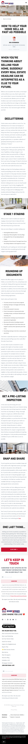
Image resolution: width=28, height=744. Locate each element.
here (20, 518)
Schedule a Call (6, 660)
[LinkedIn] (7, 619)
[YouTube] (13, 619)
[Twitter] (5, 619)
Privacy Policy (14, 709)
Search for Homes (6, 641)
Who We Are (5, 652)
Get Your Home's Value (8, 639)
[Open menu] (26, 3)
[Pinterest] (10, 619)
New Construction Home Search (10, 633)
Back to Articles (7, 19)
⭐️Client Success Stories (8, 649)
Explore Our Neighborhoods (9, 644)
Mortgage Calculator (7, 663)
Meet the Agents (6, 655)
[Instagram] (15, 619)
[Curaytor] (9, 627)
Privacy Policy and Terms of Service (18, 596)
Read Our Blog (5, 657)
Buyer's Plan (5, 647)
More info (8, 738)
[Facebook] (2, 619)
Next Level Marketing (7, 636)
